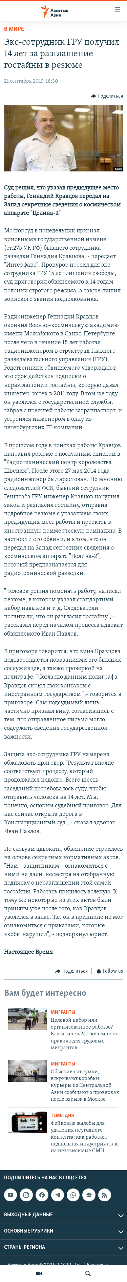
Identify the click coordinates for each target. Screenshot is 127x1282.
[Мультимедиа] (39, 1273)
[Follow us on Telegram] (57, 1194)
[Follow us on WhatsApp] (73, 1194)
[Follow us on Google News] (88, 1194)
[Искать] (88, 1273)
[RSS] (104, 1194)
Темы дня (62, 1115)
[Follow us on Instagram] (26, 1194)
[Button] (107, 96)
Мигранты (63, 1012)
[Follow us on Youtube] (10, 1194)
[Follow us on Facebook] (42, 1194)
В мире (14, 29)
